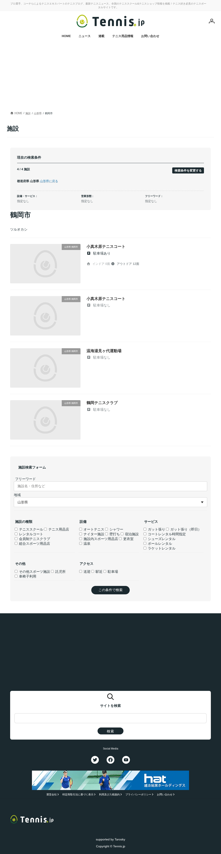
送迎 (86, 571)
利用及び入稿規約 (109, 794)
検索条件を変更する (188, 170)
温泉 (86, 543)
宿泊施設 (131, 534)
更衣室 (128, 539)
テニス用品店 (58, 529)
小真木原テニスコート (106, 246)
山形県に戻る (49, 181)
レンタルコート (30, 534)
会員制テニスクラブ (34, 539)
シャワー (116, 529)
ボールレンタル (159, 543)
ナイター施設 (93, 534)
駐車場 (112, 571)
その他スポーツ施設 (34, 571)
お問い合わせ (164, 794)
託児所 (60, 571)
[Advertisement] (110, 78)
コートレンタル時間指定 (166, 534)
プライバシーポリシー (138, 794)
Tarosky (120, 839)
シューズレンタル (161, 539)
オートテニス (93, 529)
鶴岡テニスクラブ (102, 403)
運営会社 (51, 794)
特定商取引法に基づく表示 (77, 794)
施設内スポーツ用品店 (100, 539)
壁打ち (114, 534)
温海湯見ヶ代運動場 (104, 351)
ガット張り (156, 529)
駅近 (99, 571)
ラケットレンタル (161, 548)
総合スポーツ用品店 (34, 543)
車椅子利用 (27, 576)
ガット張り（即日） (185, 529)
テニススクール (30, 529)
